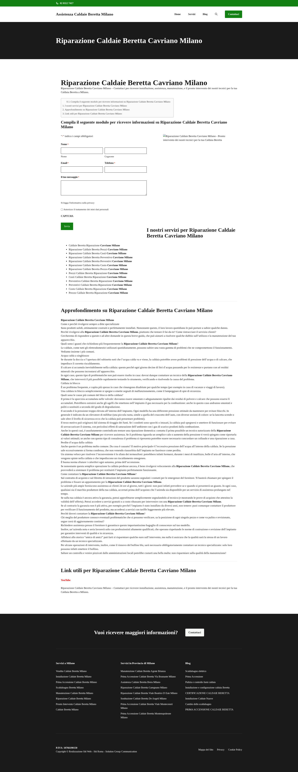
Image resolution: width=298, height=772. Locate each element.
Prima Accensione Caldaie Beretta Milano (76, 682)
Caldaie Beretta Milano (67, 709)
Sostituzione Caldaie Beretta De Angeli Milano (144, 698)
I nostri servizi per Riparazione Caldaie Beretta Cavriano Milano (96, 105)
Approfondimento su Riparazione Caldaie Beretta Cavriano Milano (97, 109)
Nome (64, 156)
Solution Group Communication (121, 751)
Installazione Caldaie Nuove (199, 698)
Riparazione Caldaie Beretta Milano (73, 698)
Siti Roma (98, 751)
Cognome (109, 156)
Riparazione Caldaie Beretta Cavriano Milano (86, 588)
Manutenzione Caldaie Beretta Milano (74, 693)
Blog (205, 14)
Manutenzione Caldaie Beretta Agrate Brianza (143, 671)
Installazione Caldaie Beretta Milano (73, 676)
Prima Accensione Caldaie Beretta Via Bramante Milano (148, 676)
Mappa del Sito (205, 749)
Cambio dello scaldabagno (198, 704)
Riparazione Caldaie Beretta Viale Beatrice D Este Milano (149, 693)
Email (65, 163)
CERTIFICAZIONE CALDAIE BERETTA (207, 693)
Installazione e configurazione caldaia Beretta (207, 687)
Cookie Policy (235, 749)
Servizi (191, 14)
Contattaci (233, 14)
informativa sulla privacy (82, 203)
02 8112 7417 (66, 3)
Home (177, 14)
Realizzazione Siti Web (80, 751)
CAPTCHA (67, 216)
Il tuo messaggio (70, 177)
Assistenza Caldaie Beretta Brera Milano (140, 682)
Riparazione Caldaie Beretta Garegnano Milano (144, 687)
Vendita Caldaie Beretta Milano (71, 671)
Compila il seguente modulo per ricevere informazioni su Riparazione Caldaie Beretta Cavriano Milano (120, 101)
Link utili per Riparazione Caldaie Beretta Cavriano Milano (93, 113)
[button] (216, 14)
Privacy (220, 749)
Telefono (110, 163)
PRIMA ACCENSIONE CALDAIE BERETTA (209, 709)
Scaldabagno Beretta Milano (70, 687)
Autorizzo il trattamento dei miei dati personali (85, 209)
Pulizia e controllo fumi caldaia (200, 682)
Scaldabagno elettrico (195, 671)
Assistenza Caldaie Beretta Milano (84, 14)
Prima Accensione (194, 676)
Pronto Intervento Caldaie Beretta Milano (76, 704)
